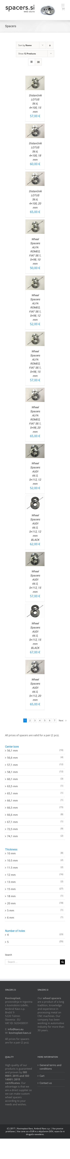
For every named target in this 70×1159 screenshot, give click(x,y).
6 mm (10, 917)
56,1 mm (12, 750)
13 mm (11, 882)
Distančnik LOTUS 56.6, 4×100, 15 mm (35, 103)
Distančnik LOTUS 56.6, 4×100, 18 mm (35, 151)
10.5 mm (12, 860)
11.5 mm (12, 867)
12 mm (11, 874)
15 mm (11, 889)
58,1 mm (12, 772)
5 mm (10, 910)
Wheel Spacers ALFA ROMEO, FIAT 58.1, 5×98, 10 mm (35, 251)
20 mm (11, 903)
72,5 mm (12, 829)
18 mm (11, 896)
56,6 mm (12, 757)
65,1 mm (12, 793)
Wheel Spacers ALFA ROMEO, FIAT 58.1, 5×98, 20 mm (35, 419)
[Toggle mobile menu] (63, 5)
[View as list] (38, 62)
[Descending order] (50, 45)
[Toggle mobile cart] (63, 9)
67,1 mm (12, 822)
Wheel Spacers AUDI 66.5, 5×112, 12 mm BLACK (35, 527)
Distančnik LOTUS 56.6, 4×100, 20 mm (35, 199)
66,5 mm (12, 807)
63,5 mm (12, 786)
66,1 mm (12, 800)
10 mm (11, 853)
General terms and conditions (50, 1066)
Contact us (46, 1083)
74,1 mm (12, 836)
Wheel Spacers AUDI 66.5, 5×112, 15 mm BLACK (35, 636)
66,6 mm (12, 814)
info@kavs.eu (15, 1029)
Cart (42, 1075)
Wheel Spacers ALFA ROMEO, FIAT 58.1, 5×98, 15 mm (35, 363)
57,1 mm (12, 764)
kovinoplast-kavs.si (20, 1032)
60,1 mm (12, 779)
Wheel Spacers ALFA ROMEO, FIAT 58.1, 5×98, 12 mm (35, 307)
